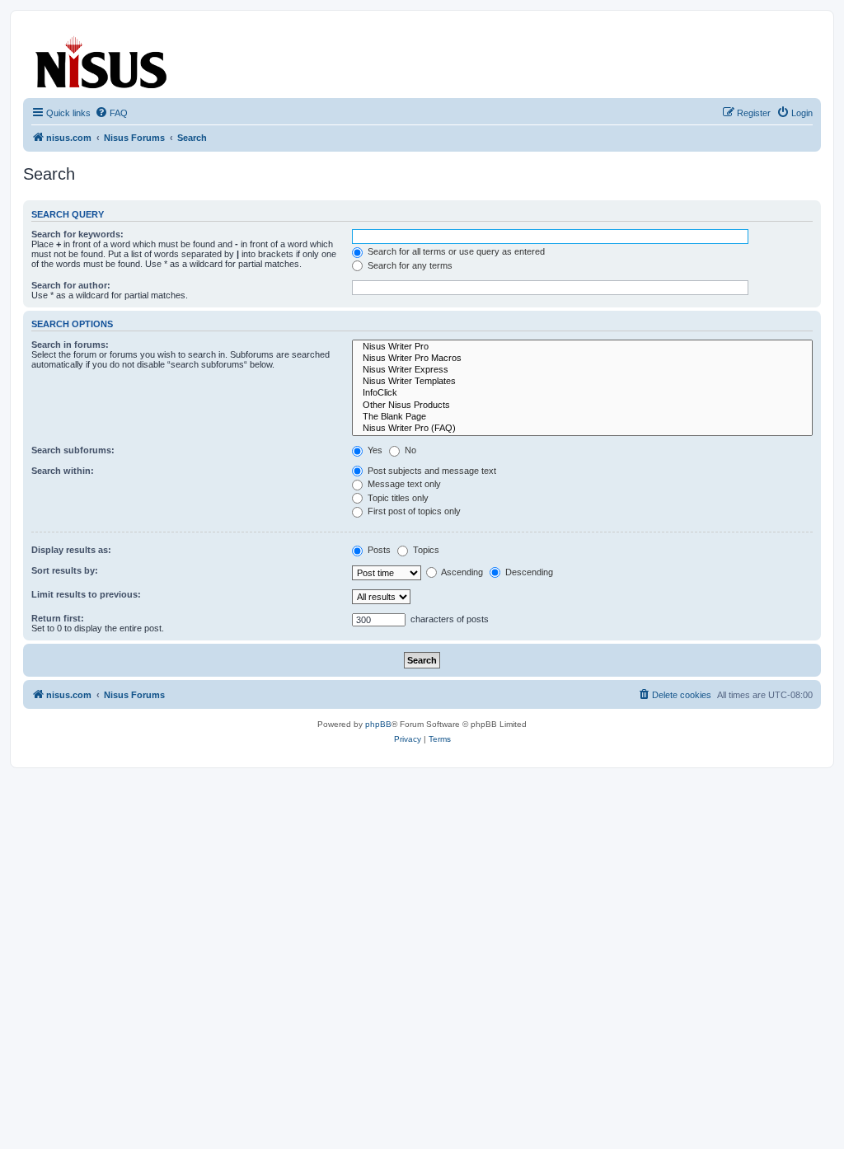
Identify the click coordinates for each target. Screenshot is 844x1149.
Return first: (57, 618)
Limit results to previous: (86, 594)
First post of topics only (413, 511)
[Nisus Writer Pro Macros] (582, 358)
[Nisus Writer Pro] (582, 347)
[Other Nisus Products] (582, 405)
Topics (424, 550)
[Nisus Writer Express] (582, 370)
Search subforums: (73, 450)
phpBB (378, 724)
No (409, 450)
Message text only (403, 484)
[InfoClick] (582, 393)
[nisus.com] (102, 59)
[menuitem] (111, 113)
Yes (373, 450)
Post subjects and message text (430, 471)
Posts (378, 550)
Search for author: (70, 285)
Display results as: (71, 550)
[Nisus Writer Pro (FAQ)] (582, 428)
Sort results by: (64, 570)
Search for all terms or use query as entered (455, 251)
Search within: (62, 471)
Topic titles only (397, 498)
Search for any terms (408, 265)
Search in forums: (70, 344)
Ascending (461, 572)
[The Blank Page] (582, 417)
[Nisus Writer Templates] (582, 381)
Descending (528, 572)
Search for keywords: (77, 234)
